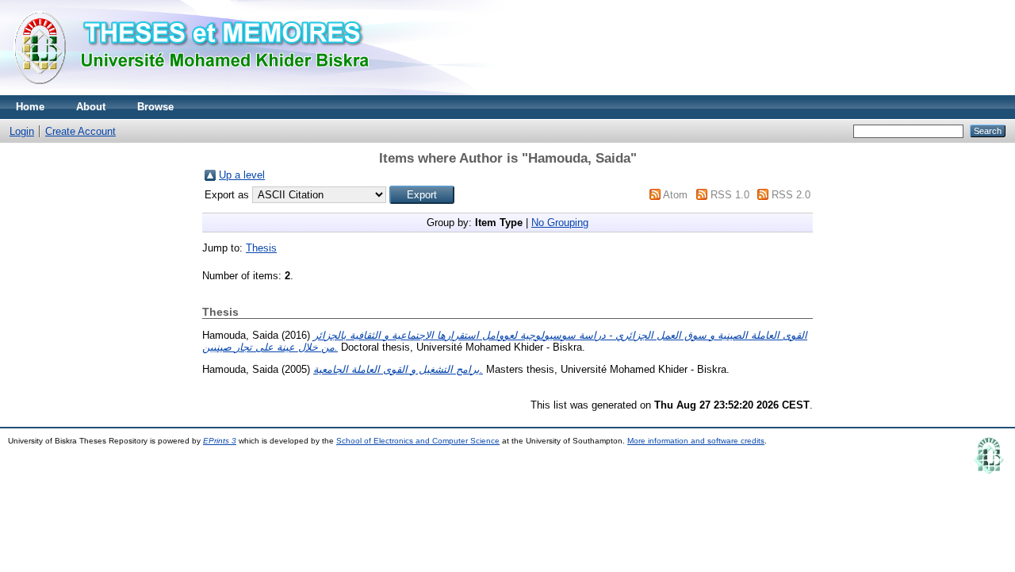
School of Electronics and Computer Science (418, 440)
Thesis (261, 248)
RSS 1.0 (729, 195)
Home (30, 107)
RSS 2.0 (791, 195)
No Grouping (559, 222)
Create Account (80, 131)
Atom (675, 195)
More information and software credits (695, 440)
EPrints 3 (219, 440)
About (90, 107)
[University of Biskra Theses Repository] (198, 92)
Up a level (242, 175)
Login (22, 131)
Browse (155, 107)
